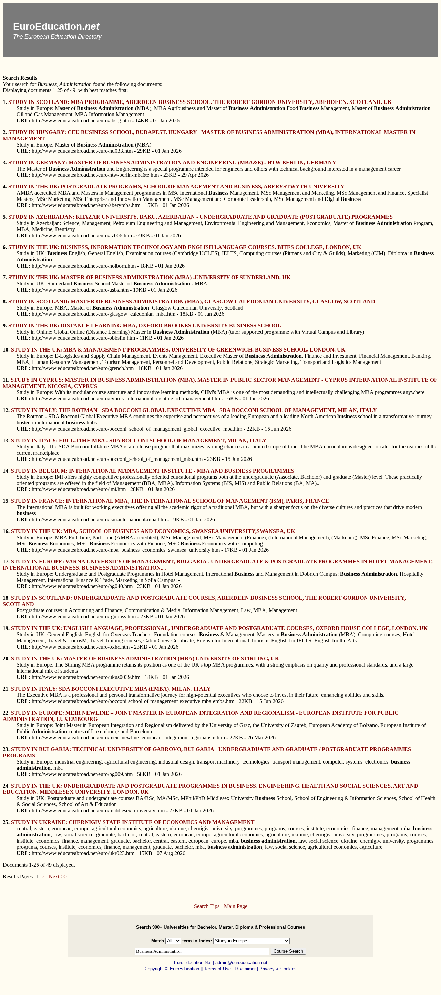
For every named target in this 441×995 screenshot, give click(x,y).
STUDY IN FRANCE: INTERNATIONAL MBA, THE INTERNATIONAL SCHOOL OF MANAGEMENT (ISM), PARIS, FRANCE (170, 501)
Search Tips (206, 906)
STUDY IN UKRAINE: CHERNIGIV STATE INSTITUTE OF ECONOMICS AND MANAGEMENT (133, 822)
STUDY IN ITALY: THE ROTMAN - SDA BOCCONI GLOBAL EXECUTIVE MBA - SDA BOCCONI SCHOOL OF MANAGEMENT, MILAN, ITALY (194, 410)
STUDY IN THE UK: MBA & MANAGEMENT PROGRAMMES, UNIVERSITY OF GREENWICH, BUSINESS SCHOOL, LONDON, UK (178, 350)
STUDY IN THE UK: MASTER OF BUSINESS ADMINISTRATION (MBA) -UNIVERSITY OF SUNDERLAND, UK (149, 277)
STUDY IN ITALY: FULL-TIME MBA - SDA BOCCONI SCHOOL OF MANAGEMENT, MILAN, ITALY (139, 440)
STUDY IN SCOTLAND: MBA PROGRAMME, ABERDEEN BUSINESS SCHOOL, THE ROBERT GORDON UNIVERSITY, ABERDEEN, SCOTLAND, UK (200, 102)
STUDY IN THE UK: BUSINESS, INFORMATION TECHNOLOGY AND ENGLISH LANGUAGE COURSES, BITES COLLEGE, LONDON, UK (184, 247)
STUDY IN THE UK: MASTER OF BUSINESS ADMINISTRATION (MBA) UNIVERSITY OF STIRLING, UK (145, 658)
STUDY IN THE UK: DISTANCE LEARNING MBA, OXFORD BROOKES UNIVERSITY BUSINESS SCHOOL (144, 325)
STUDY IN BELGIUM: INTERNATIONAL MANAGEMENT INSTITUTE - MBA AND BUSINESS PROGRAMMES (152, 471)
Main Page (235, 906)
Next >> (58, 876)
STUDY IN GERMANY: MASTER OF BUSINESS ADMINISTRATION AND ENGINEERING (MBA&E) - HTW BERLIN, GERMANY (172, 162)
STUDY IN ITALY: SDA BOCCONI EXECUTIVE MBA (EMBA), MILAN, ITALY (111, 689)
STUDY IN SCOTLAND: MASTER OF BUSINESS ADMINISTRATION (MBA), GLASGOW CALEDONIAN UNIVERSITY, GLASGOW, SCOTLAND (191, 301)
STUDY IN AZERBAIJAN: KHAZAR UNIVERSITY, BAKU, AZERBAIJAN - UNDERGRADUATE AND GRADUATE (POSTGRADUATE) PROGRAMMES (200, 217)
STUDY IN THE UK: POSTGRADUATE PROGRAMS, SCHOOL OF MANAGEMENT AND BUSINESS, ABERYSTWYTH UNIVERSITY (176, 187)
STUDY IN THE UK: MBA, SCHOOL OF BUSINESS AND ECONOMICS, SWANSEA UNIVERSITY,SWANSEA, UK (153, 531)
